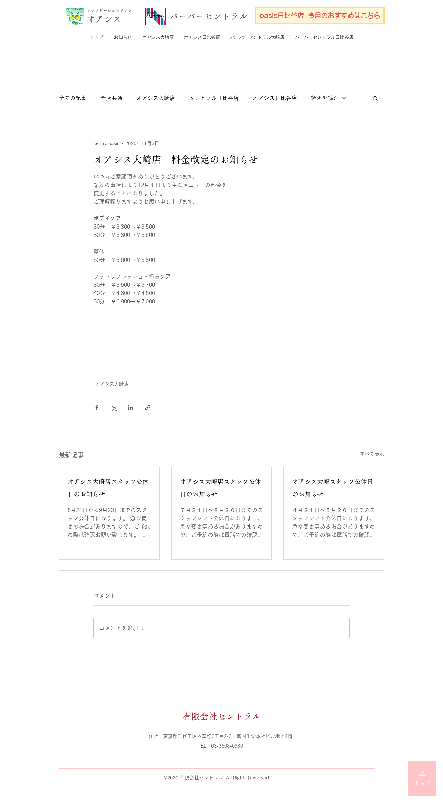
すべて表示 (372, 453)
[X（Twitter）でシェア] (113, 407)
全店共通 (111, 98)
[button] (375, 98)
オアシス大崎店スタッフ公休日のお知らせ (107, 487)
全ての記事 (73, 98)
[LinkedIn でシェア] (130, 407)
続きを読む (324, 98)
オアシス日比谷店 (275, 98)
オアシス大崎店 (155, 98)
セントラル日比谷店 (214, 98)
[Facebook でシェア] (96, 407)
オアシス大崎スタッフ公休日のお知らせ (332, 487)
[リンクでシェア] (147, 407)
